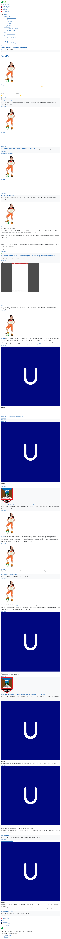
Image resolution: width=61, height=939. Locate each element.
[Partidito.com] (3, 2)
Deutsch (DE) (6, 9)
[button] (7, 16)
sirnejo (3, 85)
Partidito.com (5, 835)
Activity (5, 55)
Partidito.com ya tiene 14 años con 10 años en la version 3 (18, 148)
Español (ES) (6, 6)
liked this (7, 153)
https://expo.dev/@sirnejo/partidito (32, 344)
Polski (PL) (5, 11)
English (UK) (5, 4)
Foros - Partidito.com (7, 911)
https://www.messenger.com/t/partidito (12, 416)
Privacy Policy (7, 935)
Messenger (4, 419)
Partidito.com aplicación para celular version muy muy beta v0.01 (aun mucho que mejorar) (28, 255)
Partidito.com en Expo (7, 101)
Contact (6, 937)
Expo (2, 305)
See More (3, 97)
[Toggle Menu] (1, 51)
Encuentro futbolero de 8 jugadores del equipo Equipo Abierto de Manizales (23, 505)
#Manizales (19, 606)
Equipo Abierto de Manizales (9, 574)
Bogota (3, 49)
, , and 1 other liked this (14, 917)
